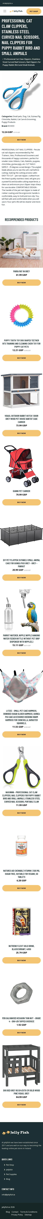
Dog (24, 116)
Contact (15, 1212)
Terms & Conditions (28, 1212)
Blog (8, 1179)
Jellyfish (9, 1169)
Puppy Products (8, 122)
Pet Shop (34, 11)
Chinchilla (6, 119)
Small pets (17, 116)
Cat (28, 116)
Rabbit (14, 119)
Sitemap (28, 1214)
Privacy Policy (17, 1214)
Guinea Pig (35, 116)
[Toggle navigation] (5, 11)
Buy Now (21, 140)
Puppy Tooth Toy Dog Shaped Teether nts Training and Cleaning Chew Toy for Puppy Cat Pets (21, 343)
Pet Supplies (11, 1174)
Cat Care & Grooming (26, 119)
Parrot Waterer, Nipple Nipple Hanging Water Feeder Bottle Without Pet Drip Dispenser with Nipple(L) (21, 638)
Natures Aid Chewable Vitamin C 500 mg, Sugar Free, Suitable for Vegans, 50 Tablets (21, 873)
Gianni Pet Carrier (21, 491)
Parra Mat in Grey (21, 271)
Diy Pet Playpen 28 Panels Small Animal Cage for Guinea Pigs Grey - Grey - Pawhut (21, 563)
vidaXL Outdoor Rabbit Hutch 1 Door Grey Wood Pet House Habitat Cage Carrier (21, 418)
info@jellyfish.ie (8, 3)
